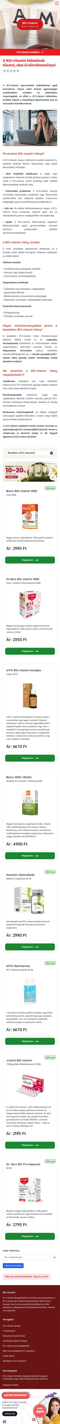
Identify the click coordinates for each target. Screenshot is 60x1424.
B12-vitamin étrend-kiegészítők (16, 1346)
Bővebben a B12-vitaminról (21, 453)
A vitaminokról (9, 1331)
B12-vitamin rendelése (28, 52)
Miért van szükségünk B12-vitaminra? (19, 1351)
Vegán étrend (8, 1356)
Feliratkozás (9, 1414)
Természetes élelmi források (15, 1341)
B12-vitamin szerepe (11, 1326)
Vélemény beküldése (13, 1266)
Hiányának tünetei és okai (14, 1336)
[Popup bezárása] (57, 1392)
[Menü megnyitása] (56, 3)
